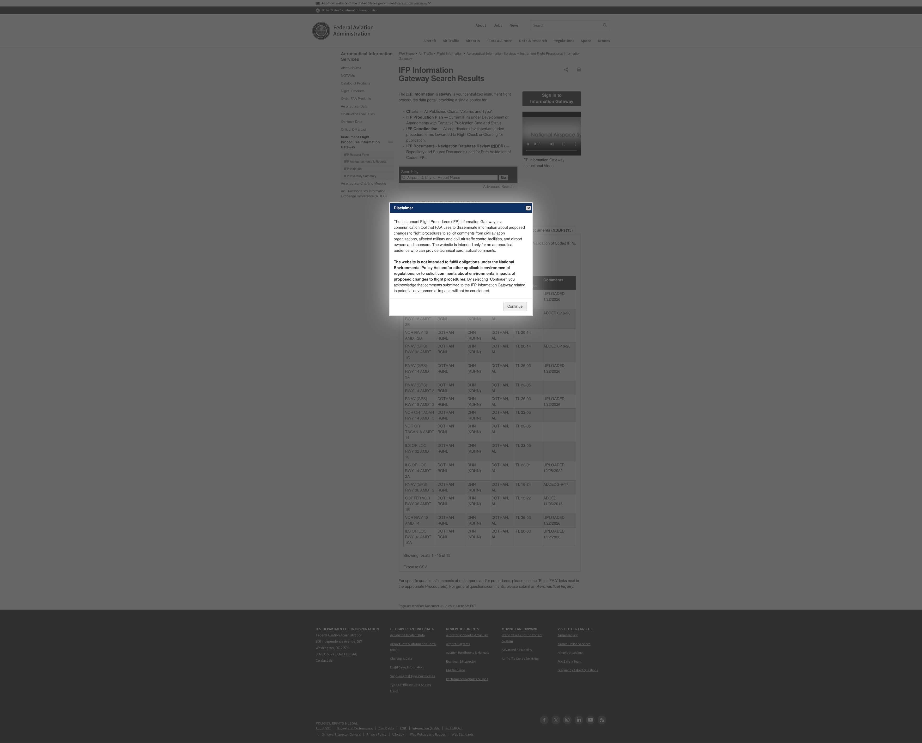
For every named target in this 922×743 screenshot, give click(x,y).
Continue (515, 306)
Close (528, 208)
